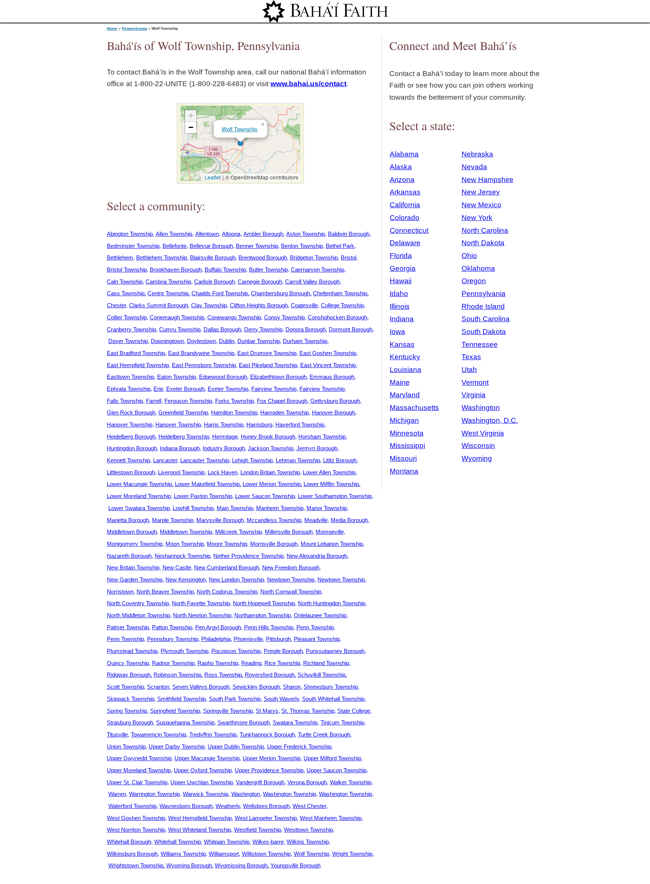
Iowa (397, 332)
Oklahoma (478, 268)
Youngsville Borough (295, 865)
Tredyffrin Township (213, 734)
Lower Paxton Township (203, 496)
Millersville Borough (289, 532)
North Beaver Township (165, 591)
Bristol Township (127, 269)
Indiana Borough (180, 448)
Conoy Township (284, 317)
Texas (471, 357)
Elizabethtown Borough (278, 377)
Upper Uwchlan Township (201, 782)
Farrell (153, 401)
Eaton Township (176, 377)
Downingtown (167, 341)
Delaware (405, 243)
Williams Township (183, 854)
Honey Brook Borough (268, 436)
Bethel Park (340, 246)
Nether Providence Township (248, 556)
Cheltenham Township (340, 293)
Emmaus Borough (332, 377)
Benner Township (257, 246)
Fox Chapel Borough (282, 401)
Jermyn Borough (316, 448)
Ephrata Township (128, 389)
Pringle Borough (283, 651)
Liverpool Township (181, 472)
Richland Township (326, 663)
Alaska (401, 167)
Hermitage (225, 436)
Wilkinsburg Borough (132, 854)
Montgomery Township (134, 544)
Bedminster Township (133, 246)
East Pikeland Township (268, 365)
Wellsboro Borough (266, 806)
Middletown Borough (132, 532)
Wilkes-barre (268, 841)
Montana (404, 471)
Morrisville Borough (274, 544)
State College (353, 711)
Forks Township (234, 401)
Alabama (404, 154)
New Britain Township (133, 567)
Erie (158, 389)
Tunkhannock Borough (267, 734)
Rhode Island (483, 306)
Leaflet (212, 177)
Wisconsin (478, 446)
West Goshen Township (136, 818)
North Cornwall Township (290, 591)
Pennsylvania (134, 28)
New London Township (236, 579)
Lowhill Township (193, 508)
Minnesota (407, 433)
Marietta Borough (128, 520)
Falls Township (125, 401)
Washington (245, 794)
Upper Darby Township (177, 746)
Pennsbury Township (172, 639)
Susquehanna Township (185, 722)
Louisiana (405, 370)
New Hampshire (487, 180)
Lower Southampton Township (335, 496)
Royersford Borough (270, 674)
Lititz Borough (340, 460)
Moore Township (227, 544)
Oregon (474, 281)
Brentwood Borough (262, 257)
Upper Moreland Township (139, 770)
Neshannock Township (182, 556)
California (405, 205)
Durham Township (305, 341)
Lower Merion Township (272, 484)
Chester (116, 305)
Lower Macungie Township (139, 484)
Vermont (475, 382)
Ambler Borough (263, 234)
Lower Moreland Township (139, 496)
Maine (400, 382)
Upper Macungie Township (207, 758)
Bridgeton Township (314, 257)
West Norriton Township (136, 829)
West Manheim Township (330, 818)
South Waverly (281, 699)
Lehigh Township (252, 460)
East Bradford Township (136, 353)
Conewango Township (234, 317)
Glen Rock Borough (131, 412)
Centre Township (167, 293)
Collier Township (127, 317)
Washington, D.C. (490, 420)
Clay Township (209, 305)
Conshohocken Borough (337, 317)
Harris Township (223, 424)
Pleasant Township (317, 639)
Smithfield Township (181, 699)
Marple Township (172, 520)
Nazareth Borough (129, 556)
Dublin (226, 341)
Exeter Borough (185, 389)
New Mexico (481, 205)
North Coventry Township (138, 603)
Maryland (405, 395)
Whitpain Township (226, 841)
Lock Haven (222, 472)
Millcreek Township (238, 532)
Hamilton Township (234, 412)
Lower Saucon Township (265, 496)
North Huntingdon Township (331, 603)
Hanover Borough (333, 412)
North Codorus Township (227, 591)
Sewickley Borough (256, 687)
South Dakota (484, 332)
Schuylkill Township (321, 674)
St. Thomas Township (307, 711)
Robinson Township (177, 674)
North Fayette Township (201, 603)
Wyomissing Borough (241, 865)
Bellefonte (174, 246)
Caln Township (125, 281)
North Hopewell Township (264, 603)
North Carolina (485, 230)
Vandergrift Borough (260, 782)
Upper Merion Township (272, 758)
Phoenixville (248, 639)
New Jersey (481, 192)
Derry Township (263, 329)
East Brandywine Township (201, 353)
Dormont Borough (350, 329)
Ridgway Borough (128, 674)
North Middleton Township (138, 615)
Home (112, 28)
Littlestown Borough (131, 472)
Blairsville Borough (212, 257)
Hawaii (401, 281)
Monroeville (330, 532)
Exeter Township (228, 389)
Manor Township (327, 508)
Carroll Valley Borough (312, 281)
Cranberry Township (131, 329)
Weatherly (228, 806)
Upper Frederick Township (299, 746)
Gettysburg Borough (335, 401)
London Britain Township (270, 472)
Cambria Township (168, 281)
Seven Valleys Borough (200, 687)
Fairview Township (273, 389)
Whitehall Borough (129, 841)
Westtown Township (308, 829)
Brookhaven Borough (176, 269)
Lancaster (165, 460)
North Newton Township (202, 615)
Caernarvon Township (317, 269)
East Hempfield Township (138, 365)
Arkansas (405, 192)
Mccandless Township (274, 520)
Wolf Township (239, 129)
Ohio (469, 256)
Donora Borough (306, 329)
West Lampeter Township (266, 818)
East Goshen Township (327, 353)
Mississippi (407, 446)
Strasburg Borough (130, 722)
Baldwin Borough (348, 234)
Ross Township (223, 674)
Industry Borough (224, 448)
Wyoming (477, 458)
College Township (342, 305)
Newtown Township (290, 579)
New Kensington (186, 579)
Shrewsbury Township (331, 687)
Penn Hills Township (268, 627)
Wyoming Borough (189, 865)
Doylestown (201, 341)
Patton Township (172, 627)
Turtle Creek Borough (324, 734)
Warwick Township (205, 794)
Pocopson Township (236, 651)
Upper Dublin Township (236, 746)
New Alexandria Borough (317, 556)
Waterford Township (132, 806)
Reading (251, 663)
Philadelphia (216, 639)
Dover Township (128, 341)
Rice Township (282, 663)
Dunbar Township (258, 341)
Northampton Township (262, 615)
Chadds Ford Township (219, 293)
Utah (469, 370)
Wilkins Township (308, 841)
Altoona (231, 234)
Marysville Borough (220, 520)
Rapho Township (217, 663)
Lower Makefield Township (207, 484)
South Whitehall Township (333, 699)
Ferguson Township (188, 401)
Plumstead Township (132, 651)
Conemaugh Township (177, 317)
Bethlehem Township (161, 257)
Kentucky (405, 357)
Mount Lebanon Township (332, 544)
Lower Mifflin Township (331, 484)
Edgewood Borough (223, 377)
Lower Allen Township (329, 472)
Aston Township (305, 234)
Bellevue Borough (211, 246)
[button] (240, 143)
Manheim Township (280, 508)
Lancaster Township (204, 460)
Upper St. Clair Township (137, 782)
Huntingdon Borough (132, 448)
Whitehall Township (177, 841)
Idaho (399, 294)
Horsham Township (322, 436)
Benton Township (302, 246)
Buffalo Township (225, 269)
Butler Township (268, 269)
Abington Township (130, 234)
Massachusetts (414, 408)
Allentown (207, 234)
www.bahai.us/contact (308, 84)
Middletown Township (186, 532)
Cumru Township (179, 329)
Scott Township (125, 687)
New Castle (176, 567)
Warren (117, 794)
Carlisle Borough (214, 281)
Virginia (474, 395)
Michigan (404, 420)
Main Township (235, 508)
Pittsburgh (278, 639)
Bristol (348, 257)
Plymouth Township (184, 651)
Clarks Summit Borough (158, 305)
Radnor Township (173, 663)
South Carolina (486, 319)
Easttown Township (130, 377)
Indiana (402, 319)
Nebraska (477, 154)
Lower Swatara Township (139, 508)
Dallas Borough (222, 329)
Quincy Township (128, 663)
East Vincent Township (328, 365)
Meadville (316, 520)
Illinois (400, 306)
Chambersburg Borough (280, 293)
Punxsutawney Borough (335, 651)
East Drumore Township (266, 353)
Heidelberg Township (183, 436)
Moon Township (185, 544)
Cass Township (125, 293)
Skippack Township (130, 699)
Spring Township (127, 711)
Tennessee (480, 344)
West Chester (309, 806)
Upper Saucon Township (336, 770)
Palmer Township (128, 627)
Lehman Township (298, 460)
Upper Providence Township (269, 770)
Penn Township (315, 627)
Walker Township (350, 782)
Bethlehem (120, 257)
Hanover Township (129, 424)
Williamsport (224, 854)
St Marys (267, 711)
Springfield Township (175, 711)
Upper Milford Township (332, 758)
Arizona (402, 180)
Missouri (403, 458)
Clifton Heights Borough (259, 305)
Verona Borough (307, 782)
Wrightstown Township (135, 865)
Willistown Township (266, 854)
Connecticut (409, 230)
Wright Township (352, 854)
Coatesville (304, 305)
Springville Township (228, 711)
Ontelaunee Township (320, 615)
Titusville (117, 734)
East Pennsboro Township (204, 365)
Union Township (126, 746)
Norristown (120, 591)
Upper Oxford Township (203, 770)
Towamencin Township (158, 734)
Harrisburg (259, 424)
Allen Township (174, 234)
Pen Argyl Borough (218, 627)
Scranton (158, 687)
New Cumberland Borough (226, 567)
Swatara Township (295, 722)
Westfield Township (257, 829)
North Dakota (483, 243)
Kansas (402, 344)
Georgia (403, 268)
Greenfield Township (183, 412)
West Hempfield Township (200, 818)
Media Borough (349, 520)
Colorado (404, 218)
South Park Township (235, 699)
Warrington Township (154, 794)
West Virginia (483, 433)
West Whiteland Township (199, 829)
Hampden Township (284, 412)
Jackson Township (270, 448)
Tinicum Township (342, 722)
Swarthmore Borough (243, 722)
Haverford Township (299, 424)
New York (477, 218)
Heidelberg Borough (131, 436)
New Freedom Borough (290, 567)
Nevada (474, 167)
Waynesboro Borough (186, 806)
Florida (401, 256)
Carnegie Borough (260, 281)
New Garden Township (134, 579)
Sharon (292, 687)
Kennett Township (128, 460)
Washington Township (289, 794)
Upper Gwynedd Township (139, 758)
